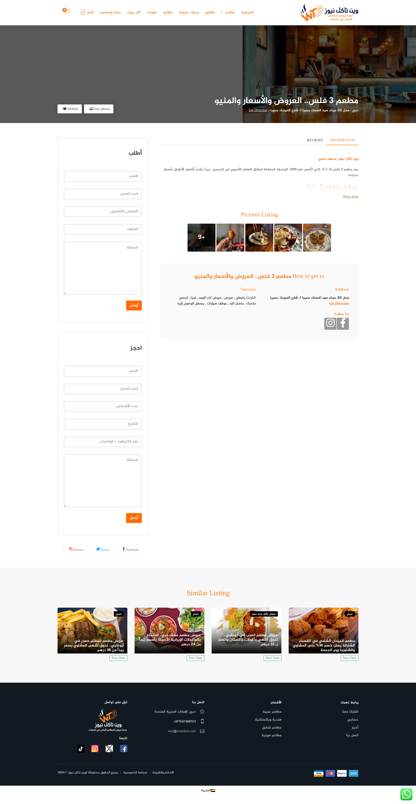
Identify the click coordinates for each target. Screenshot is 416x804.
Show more (350, 196)
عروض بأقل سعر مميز (264, 614)
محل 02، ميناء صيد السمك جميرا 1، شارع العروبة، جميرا (309, 110)
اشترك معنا (350, 712)
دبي (355, 110)
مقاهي (210, 12)
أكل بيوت (133, 12)
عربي (350, 614)
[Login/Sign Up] (81, 14)
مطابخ (168, 12)
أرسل (134, 305)
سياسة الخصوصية (135, 772)
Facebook (132, 550)
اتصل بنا (352, 735)
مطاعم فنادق (271, 727)
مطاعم (229, 12)
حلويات (152, 12)
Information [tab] (342, 140)
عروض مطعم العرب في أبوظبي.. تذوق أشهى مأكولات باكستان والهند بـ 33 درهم (248, 640)
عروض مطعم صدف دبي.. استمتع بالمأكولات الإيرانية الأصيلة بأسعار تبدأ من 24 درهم (170, 640)
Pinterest (78, 550)
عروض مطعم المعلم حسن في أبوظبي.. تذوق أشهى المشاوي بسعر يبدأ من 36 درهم (94, 645)
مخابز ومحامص (110, 12)
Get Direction (258, 110)
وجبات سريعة (189, 12)
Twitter (104, 550)
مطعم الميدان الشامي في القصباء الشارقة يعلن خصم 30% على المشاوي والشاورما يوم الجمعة (324, 645)
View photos (101, 109)
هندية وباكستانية (268, 719)
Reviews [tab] (315, 140)
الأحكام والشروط (163, 772)
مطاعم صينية (271, 735)
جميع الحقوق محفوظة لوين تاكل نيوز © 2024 (88, 772)
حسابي (352, 719)
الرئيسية (247, 12)
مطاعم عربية (272, 712)
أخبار (90, 12)
